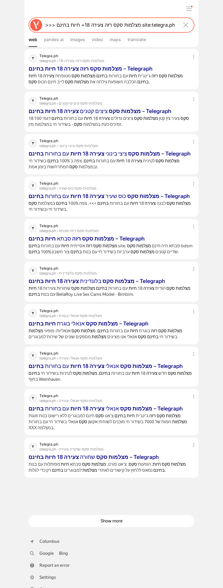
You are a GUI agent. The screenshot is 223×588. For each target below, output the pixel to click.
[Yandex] (36, 25)
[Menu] (189, 8)
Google (46, 553)
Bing (63, 553)
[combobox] (110, 25)
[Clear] (186, 25)
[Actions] (193, 56)
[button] (50, 565)
